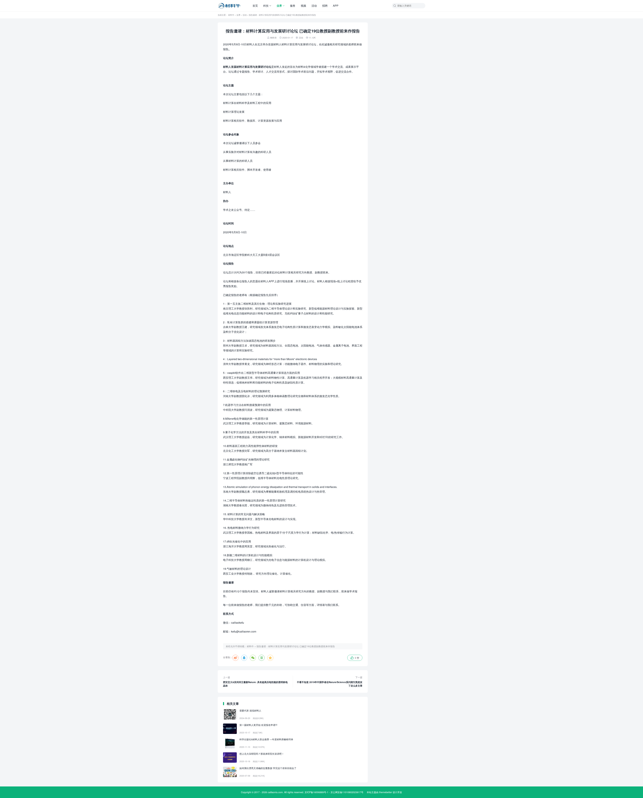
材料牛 (231, 14)
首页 (255, 6)
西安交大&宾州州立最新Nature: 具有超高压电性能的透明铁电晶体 (255, 681)
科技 (266, 6)
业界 (279, 6)
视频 (303, 6)
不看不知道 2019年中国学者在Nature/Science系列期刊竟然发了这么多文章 (329, 681)
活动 (314, 6)
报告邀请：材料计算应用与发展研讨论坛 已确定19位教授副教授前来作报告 (296, 646)
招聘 (325, 6)
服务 (292, 6)
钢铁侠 (273, 37)
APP (335, 6)
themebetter (385, 792)
